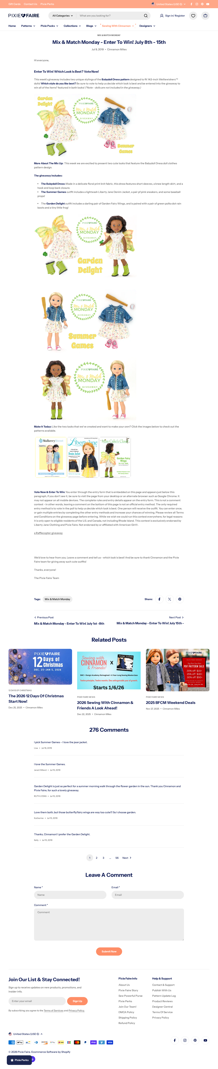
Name (38, 887)
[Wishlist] (193, 16)
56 (117, 857)
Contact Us (30, 4)
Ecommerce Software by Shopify (50, 1051)
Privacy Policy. (77, 1010)
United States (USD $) (169, 4)
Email (116, 887)
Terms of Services (53, 1010)
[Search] (146, 16)
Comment (41, 905)
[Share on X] (170, 599)
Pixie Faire (24, 1051)
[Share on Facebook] (159, 599)
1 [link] (89, 857)
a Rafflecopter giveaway (48, 533)
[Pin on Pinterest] (180, 599)
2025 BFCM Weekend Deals (170, 702)
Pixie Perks (47, 4)
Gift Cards (14, 4)
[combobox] (99, 16)
